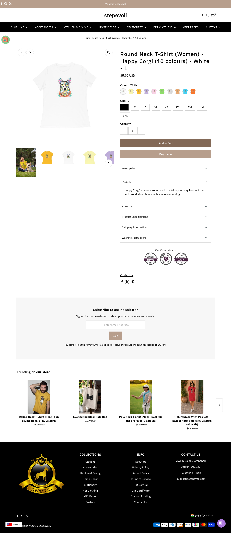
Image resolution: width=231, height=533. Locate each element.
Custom (212, 27)
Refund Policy (140, 473)
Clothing (18, 27)
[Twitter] (10, 4)
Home (87, 38)
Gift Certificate (141, 490)
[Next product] (219, 405)
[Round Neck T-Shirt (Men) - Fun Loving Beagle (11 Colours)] (39, 397)
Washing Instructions (134, 237)
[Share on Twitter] (127, 282)
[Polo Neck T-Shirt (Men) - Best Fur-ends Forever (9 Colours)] (141, 397)
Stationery (135, 27)
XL (155, 107)
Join (115, 335)
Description (128, 168)
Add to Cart (166, 143)
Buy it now (165, 154)
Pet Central (141, 484)
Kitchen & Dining (76, 27)
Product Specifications (135, 216)
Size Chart (128, 206)
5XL (125, 115)
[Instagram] (6, 4)
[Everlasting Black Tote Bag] (90, 397)
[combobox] (13, 524)
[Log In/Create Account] (207, 15)
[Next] (30, 52)
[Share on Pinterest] (133, 282)
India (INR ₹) (202, 515)
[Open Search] (201, 15)
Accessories (44, 27)
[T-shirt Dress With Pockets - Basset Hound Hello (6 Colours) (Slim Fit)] (192, 397)
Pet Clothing (163, 27)
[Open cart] (213, 15)
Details (127, 182)
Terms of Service (141, 479)
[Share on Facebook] (122, 282)
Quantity (125, 123)
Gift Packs (191, 27)
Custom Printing (141, 496)
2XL (178, 107)
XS (166, 107)
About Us (140, 461)
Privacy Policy (140, 467)
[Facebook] (1, 4)
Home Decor (108, 27)
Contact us (126, 275)
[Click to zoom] (108, 52)
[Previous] (22, 52)
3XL (190, 107)
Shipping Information (134, 227)
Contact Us (140, 502)
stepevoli (115, 15)
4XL (202, 107)
